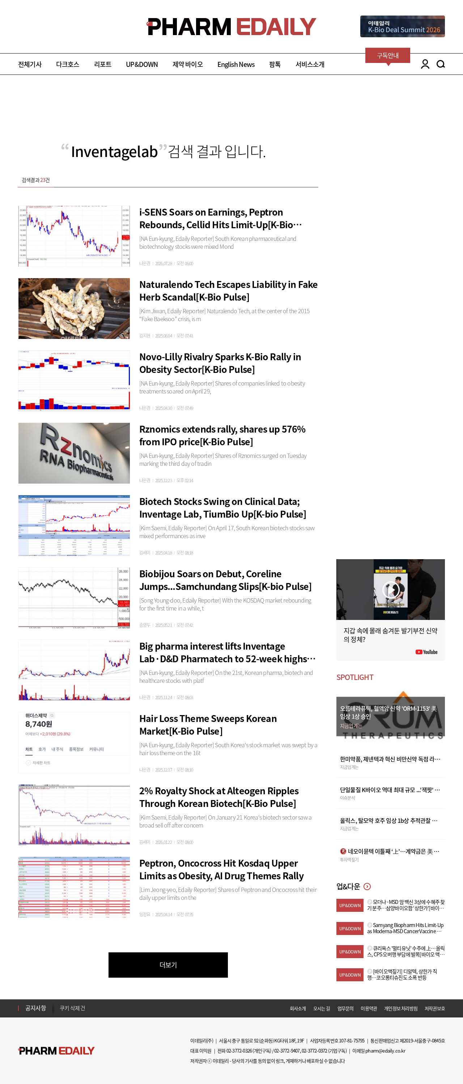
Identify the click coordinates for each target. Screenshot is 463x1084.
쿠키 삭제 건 (72, 1008)
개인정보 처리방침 (400, 1008)
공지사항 (35, 1007)
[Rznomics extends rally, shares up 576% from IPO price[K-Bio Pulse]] (74, 452)
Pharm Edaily (56, 1051)
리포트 (103, 64)
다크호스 (68, 64)
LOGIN (423, 64)
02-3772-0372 (314, 1050)
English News (236, 64)
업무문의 (345, 1008)
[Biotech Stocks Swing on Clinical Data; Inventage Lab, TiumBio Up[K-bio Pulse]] (74, 524)
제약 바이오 (188, 64)
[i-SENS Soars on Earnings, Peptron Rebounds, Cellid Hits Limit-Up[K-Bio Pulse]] (74, 235)
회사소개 (298, 1008)
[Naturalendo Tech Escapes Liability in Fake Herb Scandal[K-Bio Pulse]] (74, 307)
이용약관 (369, 1008)
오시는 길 (321, 1008)
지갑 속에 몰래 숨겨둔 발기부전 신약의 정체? (390, 635)
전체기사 (30, 64)
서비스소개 (310, 64)
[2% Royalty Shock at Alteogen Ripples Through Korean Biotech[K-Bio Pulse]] (74, 813)
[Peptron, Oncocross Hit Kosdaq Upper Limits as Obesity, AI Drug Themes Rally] (74, 886)
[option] (117, 1007)
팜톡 (275, 64)
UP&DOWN (142, 64)
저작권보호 (435, 1008)
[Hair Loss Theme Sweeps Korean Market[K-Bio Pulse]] (74, 741)
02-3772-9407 (287, 1050)
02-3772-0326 (239, 1050)
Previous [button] (62, 1003)
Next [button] (62, 1012)
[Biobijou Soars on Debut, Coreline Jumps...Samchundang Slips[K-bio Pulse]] (74, 596)
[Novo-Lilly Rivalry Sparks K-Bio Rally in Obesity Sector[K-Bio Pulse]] (74, 379)
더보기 (168, 965)
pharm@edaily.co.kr (385, 1050)
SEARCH (441, 64)
